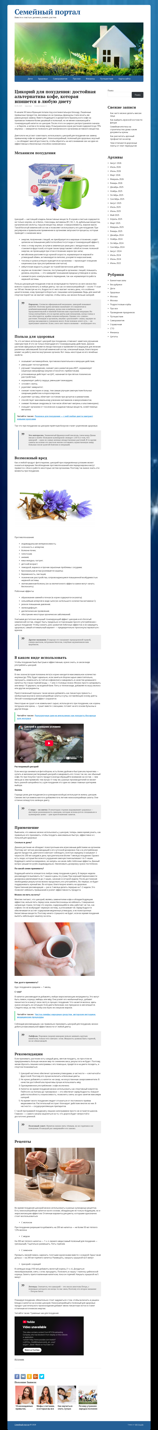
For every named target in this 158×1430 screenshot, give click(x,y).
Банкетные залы (118, 280)
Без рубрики (116, 284)
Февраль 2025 (117, 227)
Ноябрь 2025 (116, 191)
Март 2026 (115, 175)
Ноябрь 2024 (116, 239)
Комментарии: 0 (40, 106)
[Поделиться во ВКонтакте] (23, 1376)
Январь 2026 (116, 183)
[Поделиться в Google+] (35, 1376)
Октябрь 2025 (116, 195)
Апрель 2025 (116, 219)
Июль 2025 (115, 207)
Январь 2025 (116, 231)
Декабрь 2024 (116, 235)
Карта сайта (124, 78)
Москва (114, 296)
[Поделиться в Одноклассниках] (29, 1376)
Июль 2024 (115, 255)
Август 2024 (115, 251)
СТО (112, 328)
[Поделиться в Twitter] (41, 1376)
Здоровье (43, 78)
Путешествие (106, 78)
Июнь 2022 (115, 263)
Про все (76, 78)
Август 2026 (115, 163)
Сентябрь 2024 (117, 247)
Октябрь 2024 (116, 243)
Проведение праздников (122, 312)
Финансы (90, 78)
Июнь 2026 (115, 171)
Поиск (111, 90)
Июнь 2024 (115, 259)
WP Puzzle (139, 1424)
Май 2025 (114, 215)
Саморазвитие (60, 78)
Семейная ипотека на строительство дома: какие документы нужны (123, 129)
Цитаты (114, 336)
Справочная (116, 324)
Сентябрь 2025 (117, 199)
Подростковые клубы (120, 304)
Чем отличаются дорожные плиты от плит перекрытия (123, 144)
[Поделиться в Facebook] (17, 1376)
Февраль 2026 (117, 179)
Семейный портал (47, 12)
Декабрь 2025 (116, 187)
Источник (19, 1359)
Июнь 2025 (115, 211)
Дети (30, 78)
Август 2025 (115, 203)
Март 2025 (115, 223)
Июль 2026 (115, 167)
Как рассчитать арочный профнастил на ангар (122, 137)
